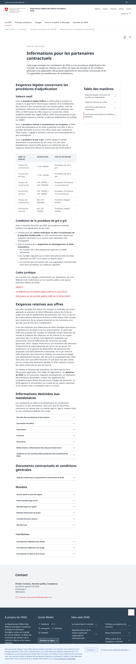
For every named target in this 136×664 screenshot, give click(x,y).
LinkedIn (44, 632)
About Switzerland (113, 633)
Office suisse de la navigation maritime (114, 640)
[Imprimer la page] (124, 37)
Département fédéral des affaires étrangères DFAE (48, 9)
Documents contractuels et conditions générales (99, 115)
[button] (8, 22)
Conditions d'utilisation (67, 659)
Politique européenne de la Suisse (115, 625)
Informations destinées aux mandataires (95, 108)
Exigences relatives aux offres (96, 102)
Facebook (45, 624)
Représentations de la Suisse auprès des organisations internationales (81, 634)
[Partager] (129, 37)
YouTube (58, 628)
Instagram (45, 628)
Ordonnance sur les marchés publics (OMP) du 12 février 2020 (42, 296)
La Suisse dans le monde (82, 624)
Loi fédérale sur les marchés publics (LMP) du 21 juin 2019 (40, 291)
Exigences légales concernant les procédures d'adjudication (97, 96)
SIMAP (18, 287)
